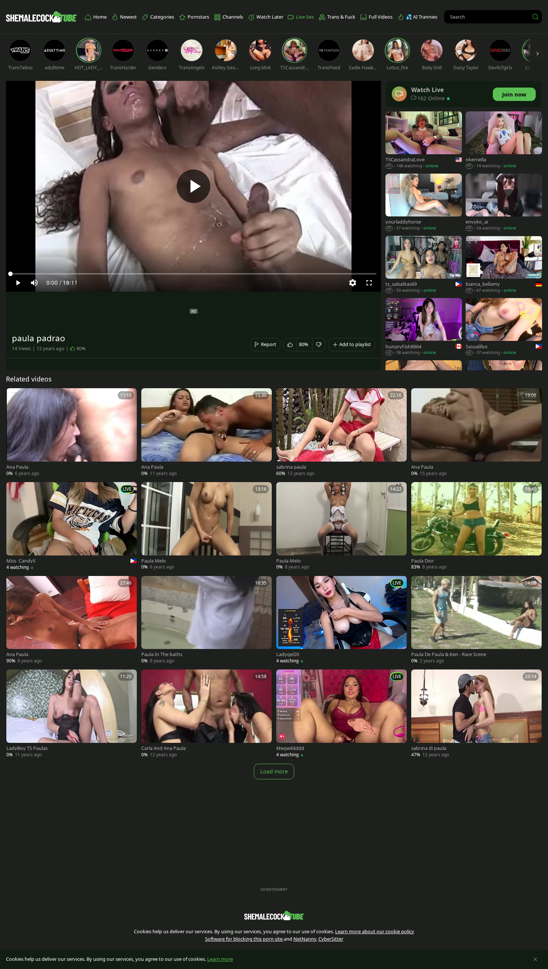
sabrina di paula (428, 748)
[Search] (535, 16)
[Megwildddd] (341, 714)
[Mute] (34, 282)
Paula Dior (422, 560)
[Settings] (352, 282)
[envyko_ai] (504, 203)
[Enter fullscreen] (369, 282)
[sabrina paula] (341, 433)
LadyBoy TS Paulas (27, 748)
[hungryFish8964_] (423, 327)
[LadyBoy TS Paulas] (71, 714)
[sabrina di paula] (476, 714)
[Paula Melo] (206, 526)
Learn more (220, 959)
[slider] (193, 273)
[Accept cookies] (535, 959)
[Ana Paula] (71, 433)
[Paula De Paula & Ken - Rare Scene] (476, 620)
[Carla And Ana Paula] (206, 714)
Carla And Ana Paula (163, 748)
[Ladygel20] (341, 620)
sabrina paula (291, 467)
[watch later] (15, 397)
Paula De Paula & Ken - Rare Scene (448, 654)
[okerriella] (504, 140)
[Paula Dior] (476, 526)
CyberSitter (330, 938)
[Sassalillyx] (504, 327)
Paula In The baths (161, 654)
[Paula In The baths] (206, 620)
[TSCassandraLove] (423, 140)
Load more (274, 771)
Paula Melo (153, 560)
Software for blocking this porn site (244, 938)
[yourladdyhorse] (423, 203)
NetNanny (304, 938)
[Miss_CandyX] (71, 526)
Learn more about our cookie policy (374, 931)
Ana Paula (17, 467)
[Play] (193, 186)
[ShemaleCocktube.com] (41, 16)
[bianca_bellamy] (504, 265)
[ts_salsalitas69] (423, 265)
